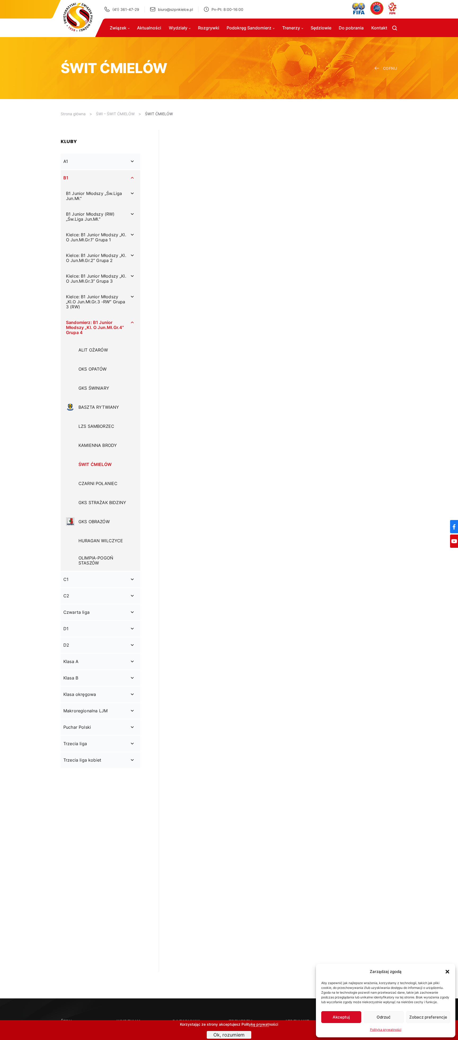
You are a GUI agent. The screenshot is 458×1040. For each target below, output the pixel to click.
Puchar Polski (77, 727)
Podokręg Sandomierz (249, 27)
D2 (66, 645)
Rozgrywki (208, 27)
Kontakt (379, 27)
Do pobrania (351, 27)
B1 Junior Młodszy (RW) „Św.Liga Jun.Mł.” (90, 216)
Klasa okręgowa (79, 694)
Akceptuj (341, 1017)
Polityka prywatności (385, 1030)
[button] (447, 971)
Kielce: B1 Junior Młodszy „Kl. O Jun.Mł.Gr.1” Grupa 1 (96, 237)
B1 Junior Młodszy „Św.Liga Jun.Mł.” (94, 196)
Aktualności (149, 27)
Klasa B (70, 678)
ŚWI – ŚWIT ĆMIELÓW (115, 114)
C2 (66, 595)
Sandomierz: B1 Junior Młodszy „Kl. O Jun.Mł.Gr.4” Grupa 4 (95, 327)
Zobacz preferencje (428, 1017)
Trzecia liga (75, 743)
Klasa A (70, 661)
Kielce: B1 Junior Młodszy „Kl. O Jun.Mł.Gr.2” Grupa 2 (96, 258)
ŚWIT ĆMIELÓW (159, 114)
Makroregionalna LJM (85, 710)
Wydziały (178, 27)
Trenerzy (291, 27)
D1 (65, 628)
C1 (65, 579)
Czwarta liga (76, 612)
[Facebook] (454, 526)
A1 (65, 161)
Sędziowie (321, 27)
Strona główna (73, 114)
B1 (65, 177)
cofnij (390, 68)
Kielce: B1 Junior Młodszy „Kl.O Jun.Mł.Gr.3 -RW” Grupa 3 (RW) (95, 301)
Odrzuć (384, 1017)
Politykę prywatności (259, 1024)
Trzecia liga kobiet (82, 760)
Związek (118, 27)
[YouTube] (454, 541)
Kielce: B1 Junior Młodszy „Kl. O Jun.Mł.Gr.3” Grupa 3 (96, 278)
